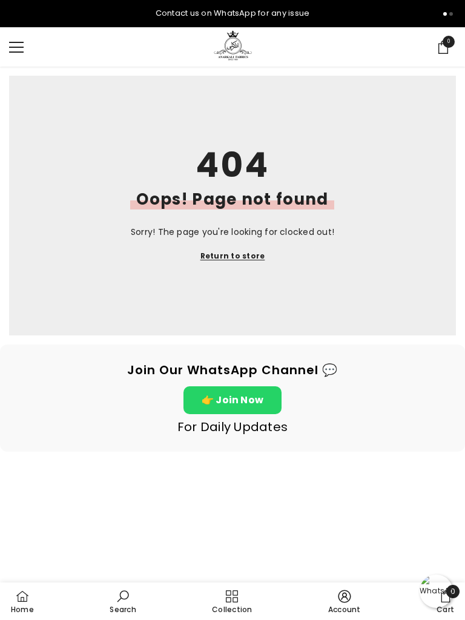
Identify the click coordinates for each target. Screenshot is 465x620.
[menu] (16, 47)
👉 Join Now (232, 400)
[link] (122, 601)
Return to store (232, 256)
